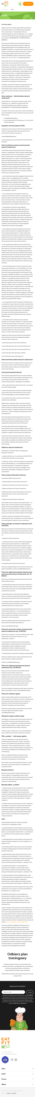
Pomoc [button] (4, 1079)
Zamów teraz (28, 4)
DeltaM (8, 1093)
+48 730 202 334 (7, 1052)
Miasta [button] (4, 1084)
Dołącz (30, 992)
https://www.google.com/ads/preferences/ (16, 922)
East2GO (14, 1093)
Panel (20, 4)
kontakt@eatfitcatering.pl (10, 1054)
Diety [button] (3, 1068)
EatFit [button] (4, 1074)
